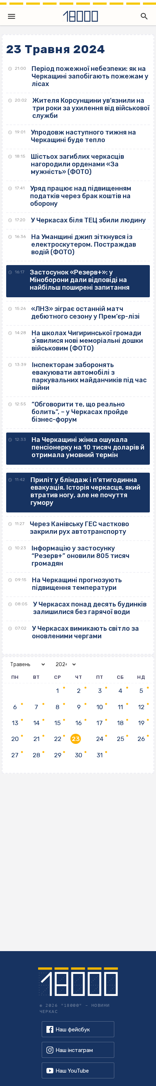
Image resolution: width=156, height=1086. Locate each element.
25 (120, 738)
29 (57, 755)
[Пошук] (143, 16)
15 (57, 723)
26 (141, 738)
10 (100, 707)
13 (15, 723)
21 (36, 738)
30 (78, 755)
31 (100, 755)
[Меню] (11, 16)
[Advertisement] (78, 860)
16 (78, 723)
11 (120, 707)
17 (100, 723)
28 (36, 755)
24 (99, 738)
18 (120, 723)
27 (15, 755)
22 (57, 738)
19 (141, 723)
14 (36, 723)
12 (141, 707)
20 (15, 738)
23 (76, 738)
